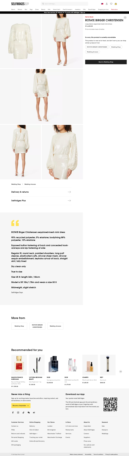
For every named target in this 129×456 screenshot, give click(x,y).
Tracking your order (36, 437)
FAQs (13, 430)
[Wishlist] (111, 4)
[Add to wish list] (125, 17)
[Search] (43, 4)
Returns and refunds (18, 433)
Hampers (105, 430)
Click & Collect (34, 430)
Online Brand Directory (37, 441)
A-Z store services (72, 426)
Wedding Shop (16, 184)
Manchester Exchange (55, 437)
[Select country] (102, 4)
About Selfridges (89, 430)
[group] (64, 371)
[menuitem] (13, 9)
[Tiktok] (23, 413)
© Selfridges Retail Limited (17, 454)
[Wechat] (28, 413)
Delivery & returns (20, 192)
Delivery (32, 426)
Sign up (82, 12)
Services (68, 433)
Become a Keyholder (19, 405)
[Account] (107, 4)
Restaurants (70, 430)
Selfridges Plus (18, 200)
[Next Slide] (120, 371)
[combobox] (66, 4)
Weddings (105, 433)
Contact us (14, 426)
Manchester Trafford (54, 433)
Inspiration (87, 426)
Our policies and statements (89, 446)
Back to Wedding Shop (106, 62)
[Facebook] (12, 413)
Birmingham (52, 430)
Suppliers (87, 437)
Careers (86, 433)
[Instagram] (18, 413)
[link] (18, 383)
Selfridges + (33, 433)
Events (68, 437)
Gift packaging (16, 445)
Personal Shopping (17, 437)
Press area (87, 441)
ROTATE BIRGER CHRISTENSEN (104, 20)
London (50, 426)
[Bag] (116, 4)
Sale (103, 426)
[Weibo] (34, 413)
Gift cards (14, 441)
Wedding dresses (30, 184)
